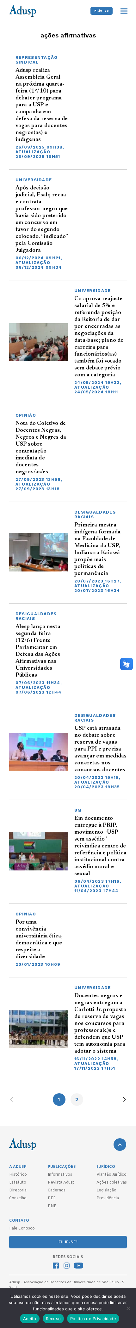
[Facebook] (56, 1266)
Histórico (18, 1174)
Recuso (53, 1318)
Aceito (29, 1318)
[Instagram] (67, 1266)
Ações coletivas (111, 1182)
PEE (52, 1198)
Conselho (18, 1198)
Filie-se (101, 10)
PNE (52, 1206)
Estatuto (17, 1182)
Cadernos (56, 1190)
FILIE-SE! (68, 1242)
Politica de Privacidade (93, 1318)
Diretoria (18, 1190)
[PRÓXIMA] (124, 1099)
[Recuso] (128, 1308)
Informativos (60, 1174)
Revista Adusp (61, 1182)
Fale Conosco (22, 1228)
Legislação (106, 1190)
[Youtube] (78, 1266)
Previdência (107, 1198)
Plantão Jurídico (111, 1174)
